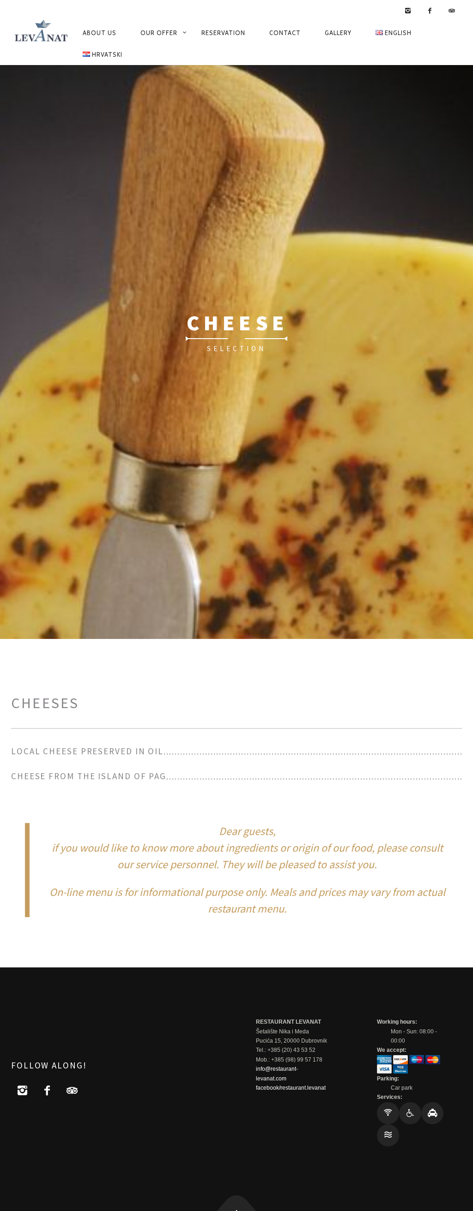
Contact (285, 32)
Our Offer (158, 32)
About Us (99, 32)
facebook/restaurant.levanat (291, 1088)
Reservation (223, 32)
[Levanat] (41, 32)
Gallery (338, 32)
